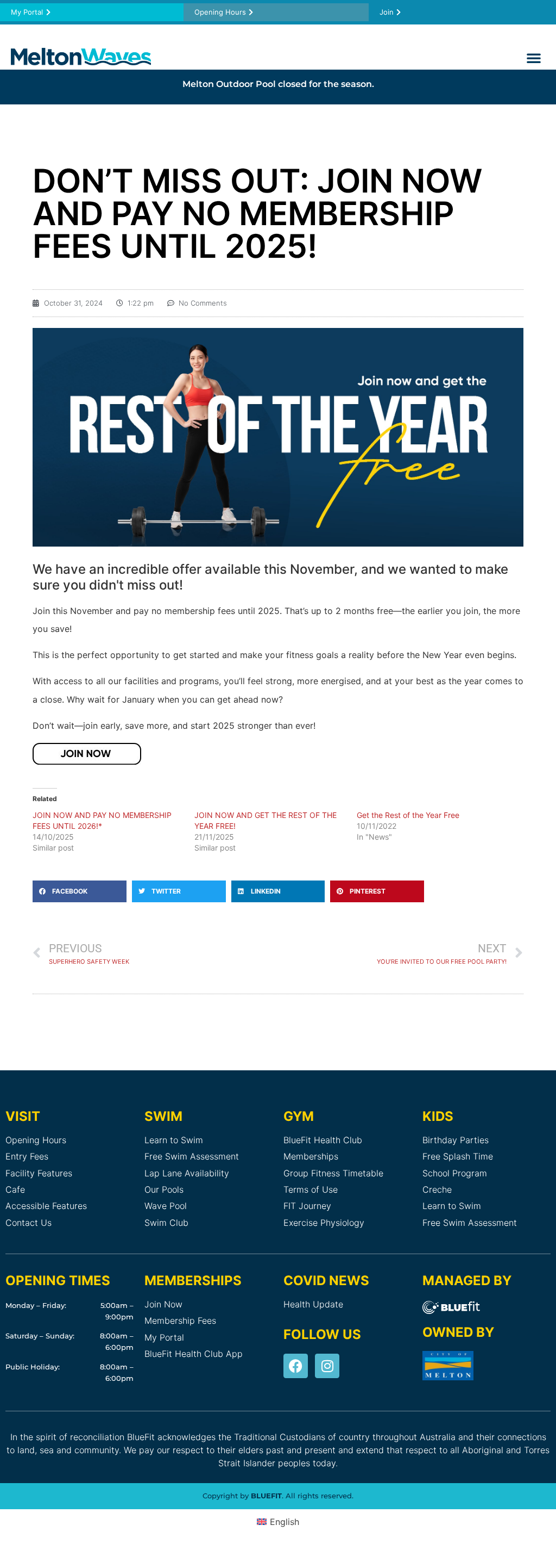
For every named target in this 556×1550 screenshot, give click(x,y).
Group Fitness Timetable (333, 1173)
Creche (437, 1189)
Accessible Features (46, 1205)
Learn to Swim (173, 1139)
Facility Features (38, 1173)
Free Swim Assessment (191, 1156)
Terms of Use (310, 1189)
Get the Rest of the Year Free (408, 815)
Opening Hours (35, 1139)
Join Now (163, 1304)
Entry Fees (26, 1156)
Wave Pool (165, 1205)
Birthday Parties (455, 1139)
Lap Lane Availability (186, 1173)
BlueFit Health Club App (193, 1353)
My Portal (164, 1337)
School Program (454, 1173)
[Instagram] (327, 1366)
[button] (533, 57)
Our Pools (164, 1189)
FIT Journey (307, 1205)
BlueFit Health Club (322, 1139)
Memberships (310, 1156)
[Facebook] (295, 1366)
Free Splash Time (457, 1156)
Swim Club (166, 1222)
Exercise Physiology (323, 1222)
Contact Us (28, 1222)
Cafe (15, 1189)
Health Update (313, 1304)
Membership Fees (180, 1320)
